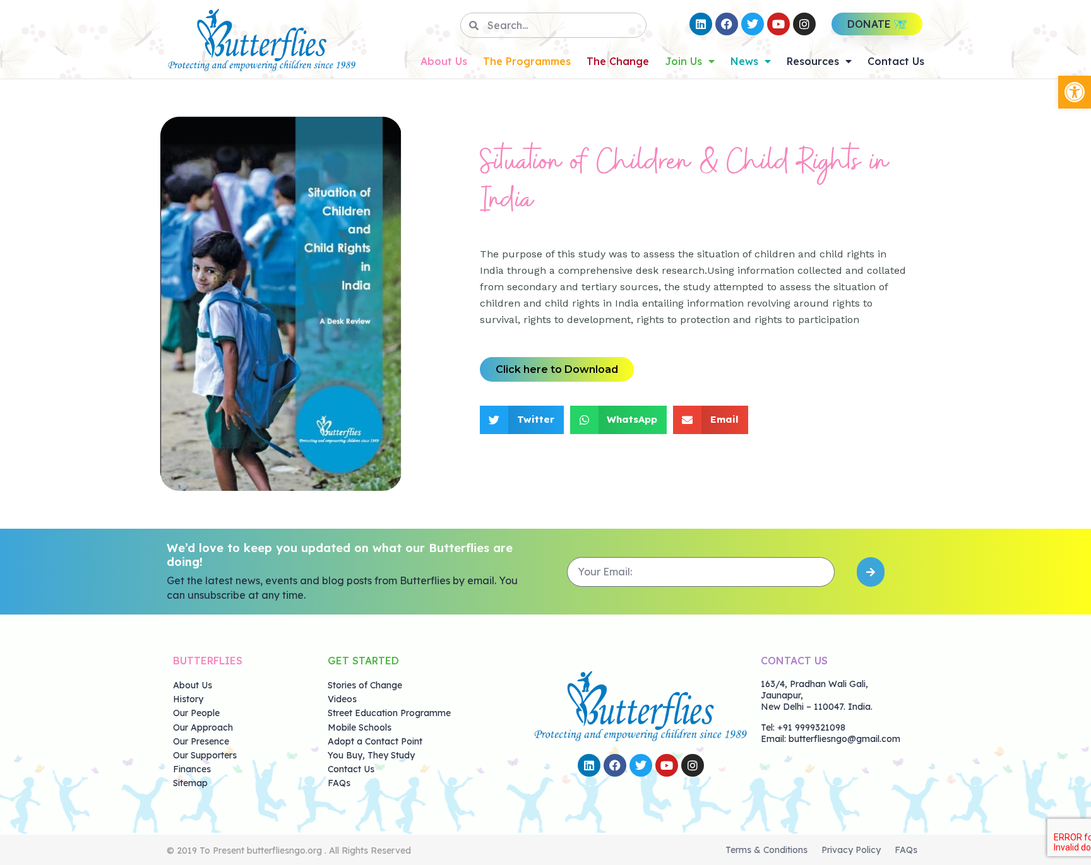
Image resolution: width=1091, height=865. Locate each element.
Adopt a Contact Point (375, 741)
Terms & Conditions (766, 850)
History (188, 699)
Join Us (683, 61)
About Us (443, 61)
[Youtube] (778, 24)
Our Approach (203, 727)
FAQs (339, 783)
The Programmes (527, 61)
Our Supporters (205, 755)
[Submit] (871, 572)
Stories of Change (365, 685)
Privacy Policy (851, 850)
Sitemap (190, 783)
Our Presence (201, 741)
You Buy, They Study (371, 755)
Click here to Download (557, 369)
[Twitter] (752, 24)
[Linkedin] (700, 24)
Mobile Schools (359, 727)
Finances (192, 769)
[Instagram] (804, 24)
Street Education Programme (389, 713)
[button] (1074, 92)
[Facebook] (726, 24)
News (744, 61)
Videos (342, 699)
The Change (618, 61)
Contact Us (895, 61)
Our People (196, 713)
